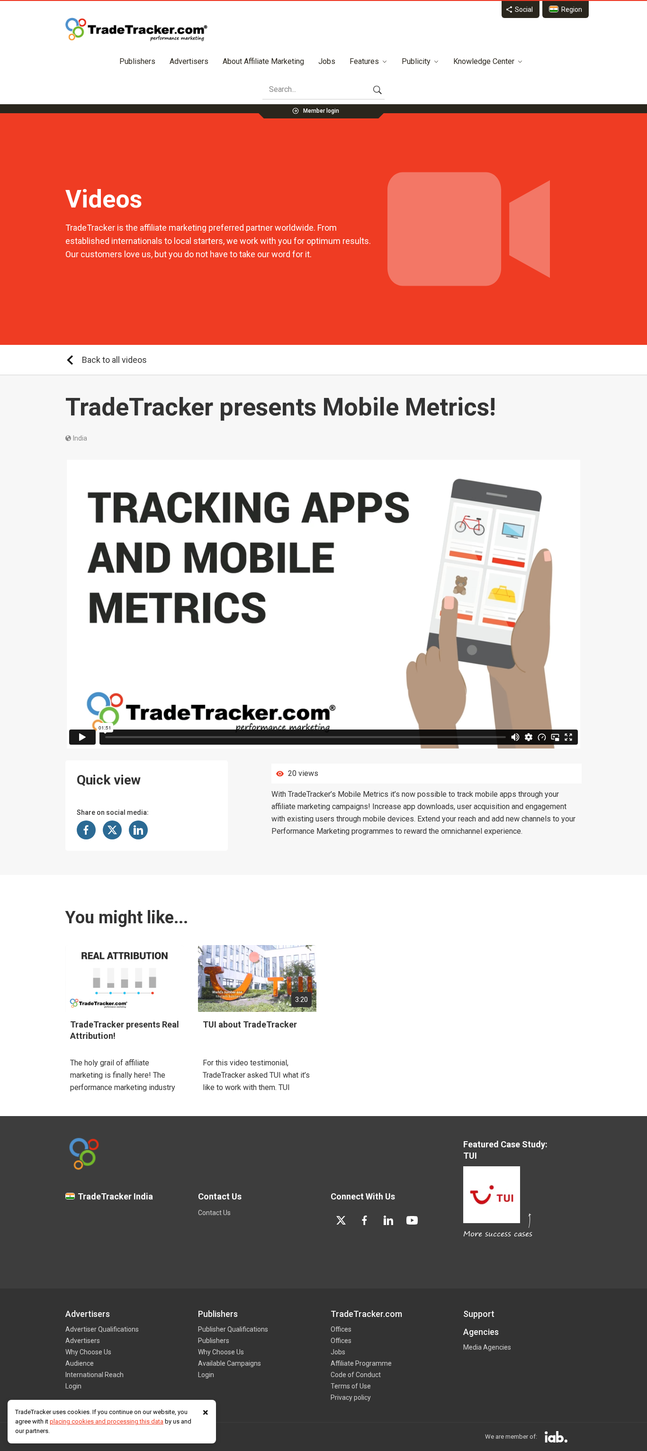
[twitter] (341, 1220)
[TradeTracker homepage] (136, 29)
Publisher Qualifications (233, 1329)
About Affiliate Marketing (263, 61)
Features (364, 61)
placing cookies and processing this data (106, 1421)
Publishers (137, 61)
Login (73, 1386)
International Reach (94, 1375)
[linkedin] (388, 1220)
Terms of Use (351, 1386)
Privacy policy (351, 1397)
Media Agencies (487, 1347)
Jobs (326, 61)
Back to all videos (114, 360)
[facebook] (364, 1220)
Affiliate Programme (361, 1363)
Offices (341, 1329)
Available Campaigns (229, 1363)
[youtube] (412, 1220)
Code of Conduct (356, 1375)
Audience (79, 1363)
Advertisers (189, 61)
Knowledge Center (483, 61)
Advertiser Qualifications (102, 1329)
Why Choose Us (88, 1352)
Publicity (416, 61)
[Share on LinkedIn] (138, 829)
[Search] (377, 89)
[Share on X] (112, 829)
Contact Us (214, 1213)
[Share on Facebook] (86, 829)
